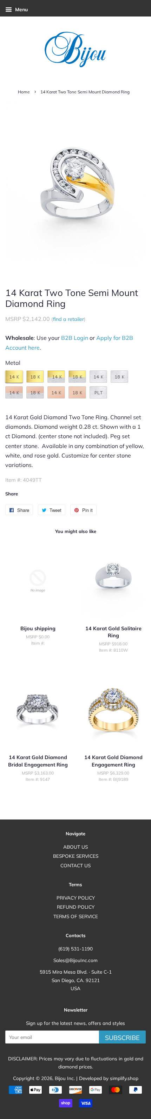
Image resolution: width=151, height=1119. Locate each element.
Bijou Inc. (65, 1078)
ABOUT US (75, 847)
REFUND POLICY (75, 907)
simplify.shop (124, 1078)
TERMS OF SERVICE (75, 916)
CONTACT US (75, 865)
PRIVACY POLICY (76, 898)
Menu (21, 9)
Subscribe (122, 1038)
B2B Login (74, 337)
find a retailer (68, 319)
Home (24, 91)
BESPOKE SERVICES (75, 856)
